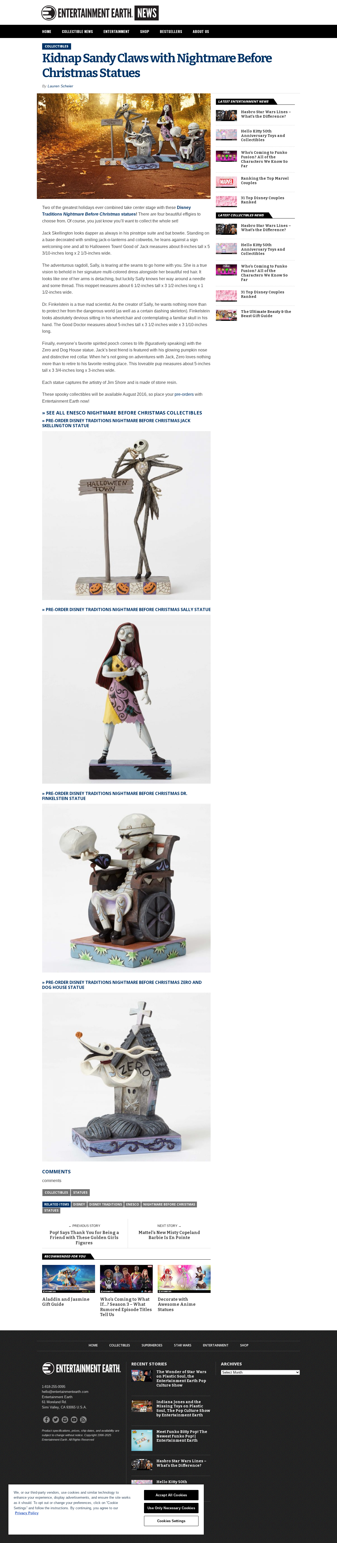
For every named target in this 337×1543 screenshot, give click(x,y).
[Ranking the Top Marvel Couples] (226, 186)
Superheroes (152, 1345)
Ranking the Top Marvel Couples (265, 181)
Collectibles (56, 1192)
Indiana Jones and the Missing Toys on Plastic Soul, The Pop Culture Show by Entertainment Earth (183, 1408)
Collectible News (77, 31)
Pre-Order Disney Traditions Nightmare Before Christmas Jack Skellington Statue (116, 423)
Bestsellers (171, 31)
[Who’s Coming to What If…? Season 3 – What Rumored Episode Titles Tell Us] (126, 1291)
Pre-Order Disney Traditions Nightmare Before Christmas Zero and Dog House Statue (122, 984)
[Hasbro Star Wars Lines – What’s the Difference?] (226, 119)
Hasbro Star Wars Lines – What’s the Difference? (266, 114)
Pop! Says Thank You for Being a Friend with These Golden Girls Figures (84, 1237)
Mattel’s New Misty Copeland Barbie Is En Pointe (169, 1235)
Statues (80, 1192)
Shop (144, 31)
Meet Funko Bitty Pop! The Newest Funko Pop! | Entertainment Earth (181, 1436)
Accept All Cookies (171, 1495)
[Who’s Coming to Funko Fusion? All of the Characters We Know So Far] (226, 160)
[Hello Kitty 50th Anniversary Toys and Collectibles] (226, 139)
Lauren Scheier (60, 86)
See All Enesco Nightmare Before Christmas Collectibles (124, 412)
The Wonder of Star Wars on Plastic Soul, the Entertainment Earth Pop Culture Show (181, 1378)
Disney (79, 1204)
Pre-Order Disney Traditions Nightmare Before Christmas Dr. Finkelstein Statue (114, 795)
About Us (201, 31)
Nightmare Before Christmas (169, 1204)
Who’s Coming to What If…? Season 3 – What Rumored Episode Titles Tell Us (126, 1307)
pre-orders (184, 394)
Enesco (132, 1204)
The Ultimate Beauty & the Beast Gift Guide (266, 314)
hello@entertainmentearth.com (65, 1392)
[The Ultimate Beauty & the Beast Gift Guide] (226, 319)
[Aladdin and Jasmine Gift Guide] (68, 1291)
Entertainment (116, 31)
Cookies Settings (171, 1521)
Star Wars (182, 1345)
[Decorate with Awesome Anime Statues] (184, 1291)
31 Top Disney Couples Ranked (262, 200)
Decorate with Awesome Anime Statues (177, 1304)
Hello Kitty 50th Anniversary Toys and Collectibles (263, 135)
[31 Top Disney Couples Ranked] (226, 205)
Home (46, 31)
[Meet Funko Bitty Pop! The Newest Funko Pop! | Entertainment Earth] (141, 1450)
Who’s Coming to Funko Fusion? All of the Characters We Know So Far (264, 159)
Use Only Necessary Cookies (171, 1508)
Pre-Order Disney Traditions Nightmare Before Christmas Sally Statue (128, 609)
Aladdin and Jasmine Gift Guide (66, 1302)
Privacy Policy (26, 1513)
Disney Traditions (105, 1204)
